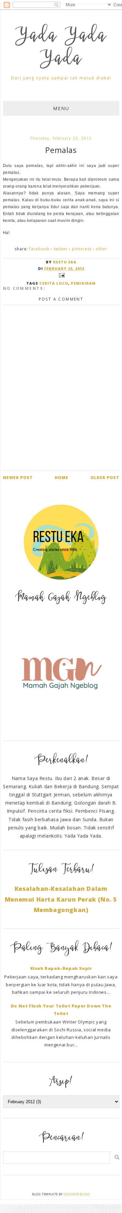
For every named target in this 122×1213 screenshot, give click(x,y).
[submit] (117, 1157)
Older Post (104, 477)
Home (61, 477)
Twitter (61, 249)
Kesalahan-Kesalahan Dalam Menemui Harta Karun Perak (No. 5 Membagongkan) (61, 899)
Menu (61, 108)
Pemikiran (83, 283)
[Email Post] (61, 274)
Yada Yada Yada (61, 48)
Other (101, 249)
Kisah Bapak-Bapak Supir (61, 968)
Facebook (39, 249)
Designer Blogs (76, 1194)
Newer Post (18, 477)
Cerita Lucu (53, 283)
